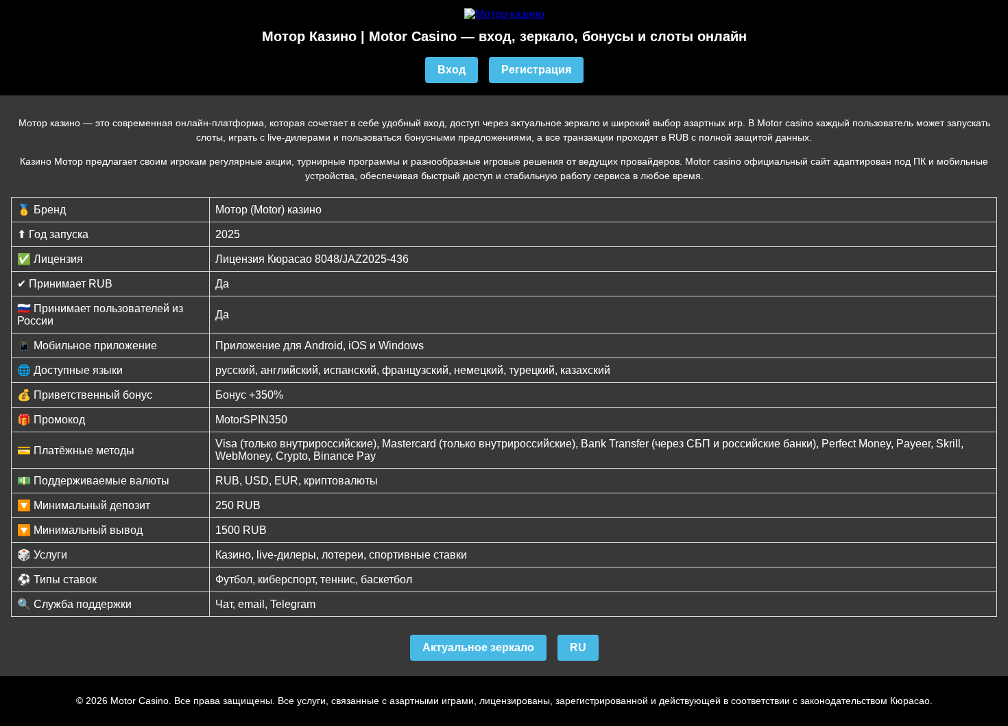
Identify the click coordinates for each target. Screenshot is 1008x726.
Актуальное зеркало (478, 647)
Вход (451, 69)
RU (578, 647)
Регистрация (536, 69)
